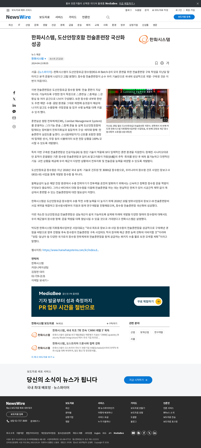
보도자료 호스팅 (170, 421)
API (110, 433)
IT (19, 25)
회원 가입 (190, 10)
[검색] (108, 17)
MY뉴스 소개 (168, 412)
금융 (71, 25)
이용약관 (20, 433)
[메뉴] (8, 10)
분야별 (68, 412)
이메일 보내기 (39, 280)
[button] (156, 63)
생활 (45, 25)
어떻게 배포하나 (105, 412)
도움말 (138, 10)
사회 (105, 25)
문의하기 (35, 421)
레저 (88, 25)
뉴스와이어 (45, 72)
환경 (114, 25)
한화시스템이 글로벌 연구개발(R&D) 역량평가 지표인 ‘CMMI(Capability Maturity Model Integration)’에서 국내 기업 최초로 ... (85, 336)
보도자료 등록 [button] (17, 414)
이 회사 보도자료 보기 (42, 357)
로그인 (179, 10)
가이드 (73, 17)
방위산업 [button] (144, 332)
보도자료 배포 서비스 (22, 10)
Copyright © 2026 (101, 442)
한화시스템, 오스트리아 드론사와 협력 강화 (76, 343)
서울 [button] (133, 339)
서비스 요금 (103, 417)
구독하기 (113, 323)
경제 (62, 25)
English (97, 433)
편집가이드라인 (32, 433)
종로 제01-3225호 (92, 439)
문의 (147, 10)
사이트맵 (88, 433)
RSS (60, 323)
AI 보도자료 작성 (160, 10)
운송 (79, 25)
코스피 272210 (56, 58)
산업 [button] (133, 332)
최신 (10, 25)
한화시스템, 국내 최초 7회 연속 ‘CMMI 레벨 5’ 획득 (80, 330)
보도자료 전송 (169, 417)
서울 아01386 (24, 442)
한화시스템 (38, 58)
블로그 (128, 10)
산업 (28, 25)
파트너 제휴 (77, 433)
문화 (36, 25)
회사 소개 (10, 433)
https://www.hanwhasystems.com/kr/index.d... (70, 250)
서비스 (59, 17)
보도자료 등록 (184, 16)
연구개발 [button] (158, 332)
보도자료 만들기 (138, 408)
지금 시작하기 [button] (136, 379)
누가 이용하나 (104, 421)
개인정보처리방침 (48, 433)
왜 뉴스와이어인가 (106, 408)
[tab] (80, 403)
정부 (123, 25)
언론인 (86, 17)
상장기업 (133, 25)
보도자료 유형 (137, 412)
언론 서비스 (168, 408)
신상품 (145, 25)
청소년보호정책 (64, 433)
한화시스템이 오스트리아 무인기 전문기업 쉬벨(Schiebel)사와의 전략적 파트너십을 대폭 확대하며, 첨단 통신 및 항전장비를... (85, 349)
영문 (155, 25)
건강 (54, 25)
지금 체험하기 (127, 3)
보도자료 (44, 17)
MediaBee (119, 433)
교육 (97, 25)
